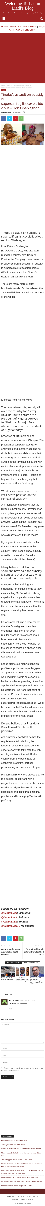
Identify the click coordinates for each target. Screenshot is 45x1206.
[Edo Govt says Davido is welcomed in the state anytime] (22, 971)
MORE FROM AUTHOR (31, 963)
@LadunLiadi (9, 913)
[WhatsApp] (21, 118)
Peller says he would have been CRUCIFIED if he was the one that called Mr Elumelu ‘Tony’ (22, 1172)
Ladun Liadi (7, 112)
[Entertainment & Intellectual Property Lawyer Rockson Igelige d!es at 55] (37, 971)
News (8, 85)
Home (3, 85)
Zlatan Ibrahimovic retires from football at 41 (34, 952)
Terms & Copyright (27, 1199)
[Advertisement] (22, 59)
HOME (4, 26)
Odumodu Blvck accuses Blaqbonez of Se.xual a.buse (21, 1149)
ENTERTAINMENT (27, 26)
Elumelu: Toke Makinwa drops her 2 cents (16, 1186)
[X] (9, 118)
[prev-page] (21, 988)
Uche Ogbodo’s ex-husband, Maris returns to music (19, 1177)
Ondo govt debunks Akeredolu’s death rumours (10, 952)
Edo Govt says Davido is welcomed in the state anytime (22, 979)
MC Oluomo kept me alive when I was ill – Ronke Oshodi (21, 1182)
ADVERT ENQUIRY (26, 29)
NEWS (13, 26)
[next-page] (24, 988)
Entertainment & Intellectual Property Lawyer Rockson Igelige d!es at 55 (36, 981)
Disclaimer (15, 1199)
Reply (10, 1008)
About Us (21, 1196)
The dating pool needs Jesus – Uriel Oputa (16, 1160)
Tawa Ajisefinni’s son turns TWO (13, 1145)
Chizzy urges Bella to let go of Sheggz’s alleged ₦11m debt (21, 1154)
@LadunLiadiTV (10, 926)
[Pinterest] (15, 118)
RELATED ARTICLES (13, 963)
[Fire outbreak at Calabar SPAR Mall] (8, 971)
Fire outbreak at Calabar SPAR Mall (7, 978)
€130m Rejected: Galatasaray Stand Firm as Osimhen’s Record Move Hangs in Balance (21, 1165)
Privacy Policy (10, 1196)
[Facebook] (3, 118)
